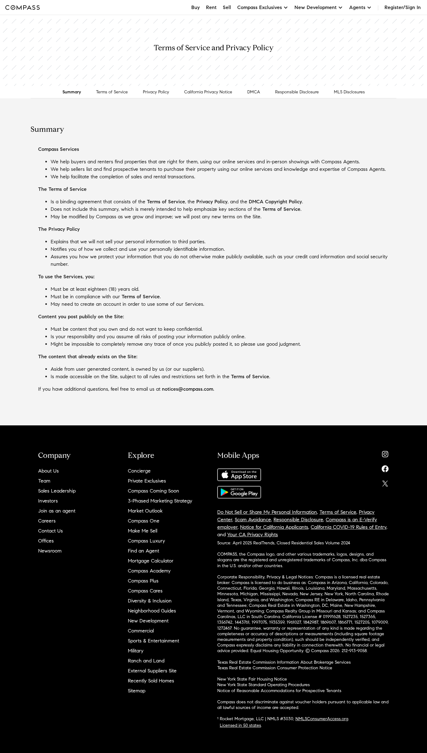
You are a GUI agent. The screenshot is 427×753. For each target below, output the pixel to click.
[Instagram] (385, 452)
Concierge (139, 471)
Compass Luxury (146, 541)
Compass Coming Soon (153, 491)
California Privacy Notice (208, 92)
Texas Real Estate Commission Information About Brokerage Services (284, 662)
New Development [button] (315, 7)
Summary (72, 92)
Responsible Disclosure (297, 92)
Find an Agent (143, 551)
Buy (195, 7)
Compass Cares (145, 591)
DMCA (253, 92)
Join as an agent (56, 511)
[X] (385, 482)
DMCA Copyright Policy (275, 202)
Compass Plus (143, 581)
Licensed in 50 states (240, 725)
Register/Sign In (402, 7)
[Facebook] (385, 467)
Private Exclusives (147, 481)
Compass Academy (149, 571)
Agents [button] (357, 7)
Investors (48, 501)
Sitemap (136, 691)
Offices (46, 541)
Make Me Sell (142, 531)
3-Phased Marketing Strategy (160, 501)
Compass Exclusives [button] (259, 7)
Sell (227, 7)
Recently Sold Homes (151, 681)
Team (44, 481)
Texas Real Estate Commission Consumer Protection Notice (274, 668)
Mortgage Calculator (150, 561)
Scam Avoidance (253, 520)
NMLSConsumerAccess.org (321, 718)
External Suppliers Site (152, 671)
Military (135, 651)
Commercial (141, 631)
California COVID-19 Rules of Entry (348, 527)
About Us (48, 471)
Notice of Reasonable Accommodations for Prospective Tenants (279, 690)
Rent (211, 7)
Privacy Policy (156, 92)
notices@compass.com (187, 389)
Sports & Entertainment (153, 641)
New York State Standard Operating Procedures (263, 684)
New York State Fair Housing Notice (252, 679)
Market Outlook (145, 511)
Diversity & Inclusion (150, 601)
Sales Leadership (57, 491)
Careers (47, 521)
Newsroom (50, 551)
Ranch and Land (146, 661)
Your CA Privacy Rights (252, 535)
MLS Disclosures (349, 92)
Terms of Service (112, 92)
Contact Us (50, 531)
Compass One (143, 521)
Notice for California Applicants (274, 527)
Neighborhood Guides (152, 611)
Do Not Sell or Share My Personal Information (267, 512)
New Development (148, 621)
